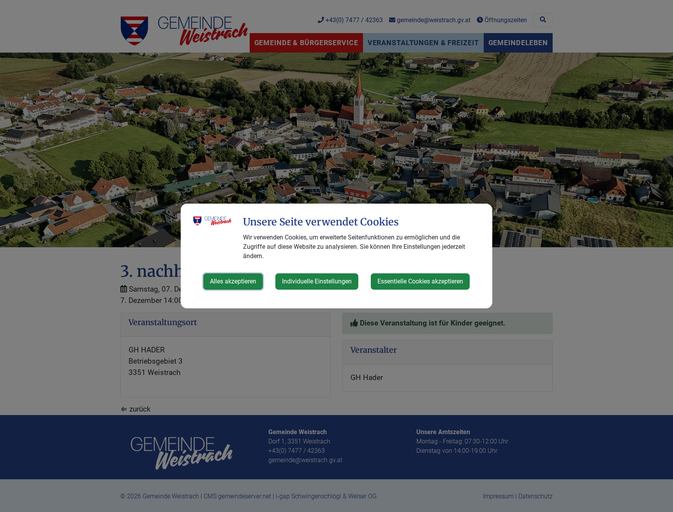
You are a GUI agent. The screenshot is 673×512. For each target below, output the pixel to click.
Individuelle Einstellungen (317, 281)
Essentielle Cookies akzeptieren (420, 281)
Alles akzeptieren (233, 281)
